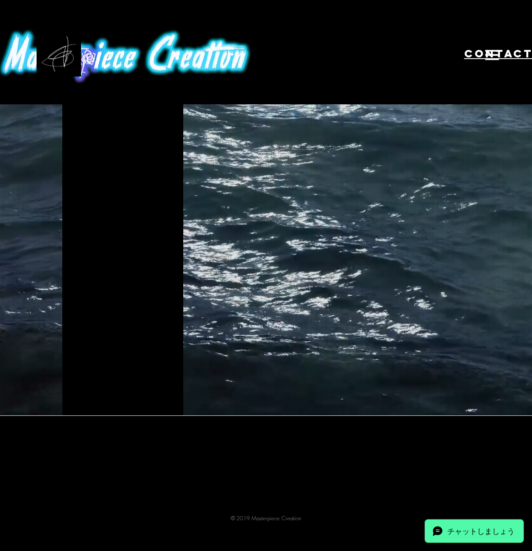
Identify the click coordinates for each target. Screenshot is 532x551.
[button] (492, 54)
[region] (433, 54)
